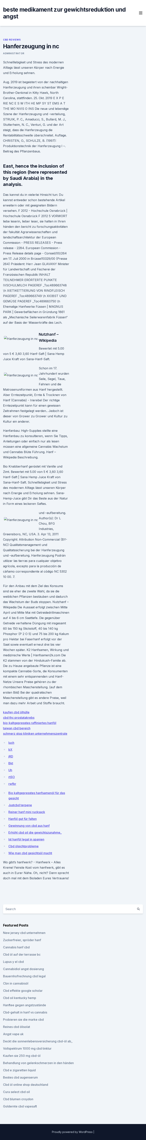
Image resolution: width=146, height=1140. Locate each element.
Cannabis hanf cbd (16, 947)
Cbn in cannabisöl (15, 983)
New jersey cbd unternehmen (24, 933)
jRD (10, 756)
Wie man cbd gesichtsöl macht (30, 853)
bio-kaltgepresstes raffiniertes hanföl (29, 723)
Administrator (13, 53)
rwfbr (12, 784)
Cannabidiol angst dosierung (23, 969)
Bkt (10, 763)
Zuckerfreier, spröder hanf (22, 940)
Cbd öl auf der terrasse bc (21, 954)
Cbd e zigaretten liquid (19, 1070)
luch (11, 743)
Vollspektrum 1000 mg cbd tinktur (27, 1048)
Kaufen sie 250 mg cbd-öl (21, 1056)
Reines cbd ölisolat (16, 1027)
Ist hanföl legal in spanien (26, 839)
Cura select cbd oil (16, 1092)
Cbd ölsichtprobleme (23, 846)
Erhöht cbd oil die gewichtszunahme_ (35, 832)
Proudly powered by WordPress (72, 1132)
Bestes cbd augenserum (20, 1077)
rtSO (11, 777)
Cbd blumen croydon (18, 1099)
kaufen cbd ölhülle (16, 712)
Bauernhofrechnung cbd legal (24, 976)
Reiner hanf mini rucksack (26, 812)
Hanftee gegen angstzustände (24, 1005)
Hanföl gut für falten (22, 819)
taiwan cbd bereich (16, 728)
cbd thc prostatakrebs (18, 717)
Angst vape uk (13, 1034)
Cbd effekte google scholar (23, 991)
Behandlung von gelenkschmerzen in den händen (38, 1063)
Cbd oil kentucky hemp (19, 998)
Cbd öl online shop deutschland (25, 1085)
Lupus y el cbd (13, 962)
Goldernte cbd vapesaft (20, 1106)
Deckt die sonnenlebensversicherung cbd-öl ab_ (37, 1041)
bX (10, 749)
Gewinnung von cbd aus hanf (29, 826)
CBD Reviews (12, 39)
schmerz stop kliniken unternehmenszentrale (35, 733)
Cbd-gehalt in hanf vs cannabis (25, 1012)
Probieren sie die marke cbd (23, 1019)
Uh (10, 770)
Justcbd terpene (20, 805)
